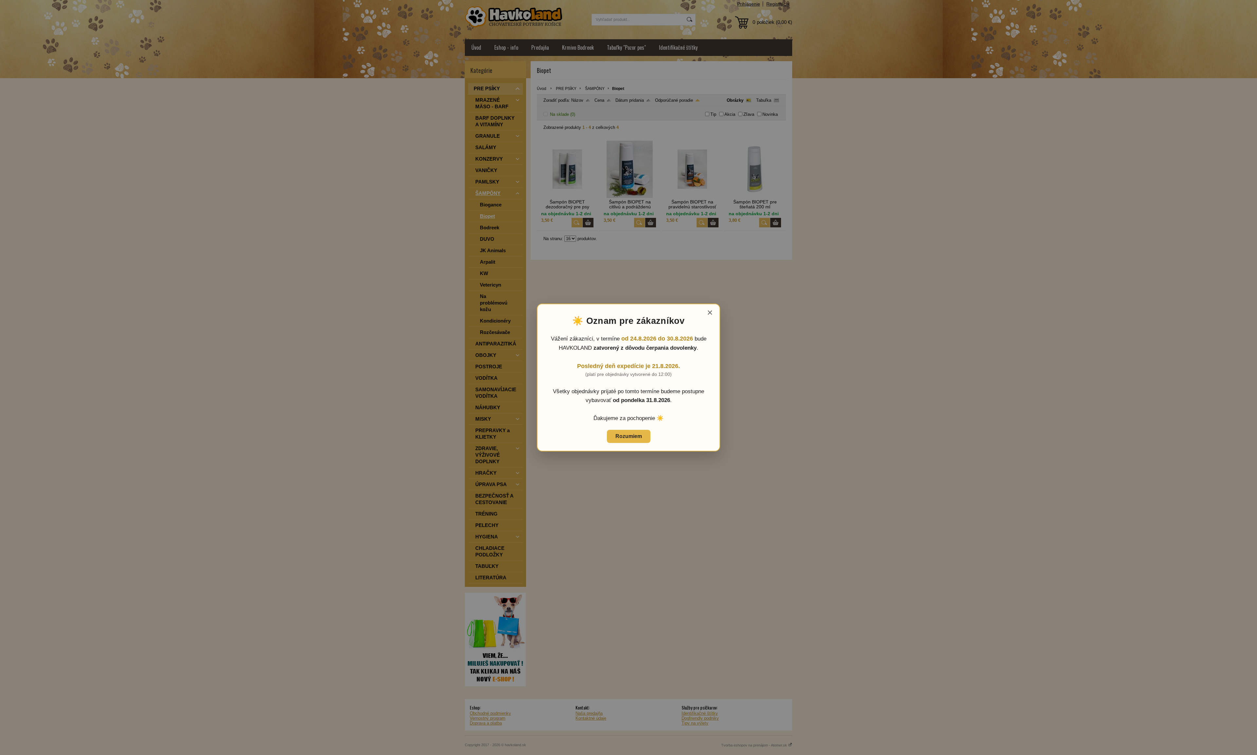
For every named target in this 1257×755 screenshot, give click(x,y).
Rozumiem (628, 436)
